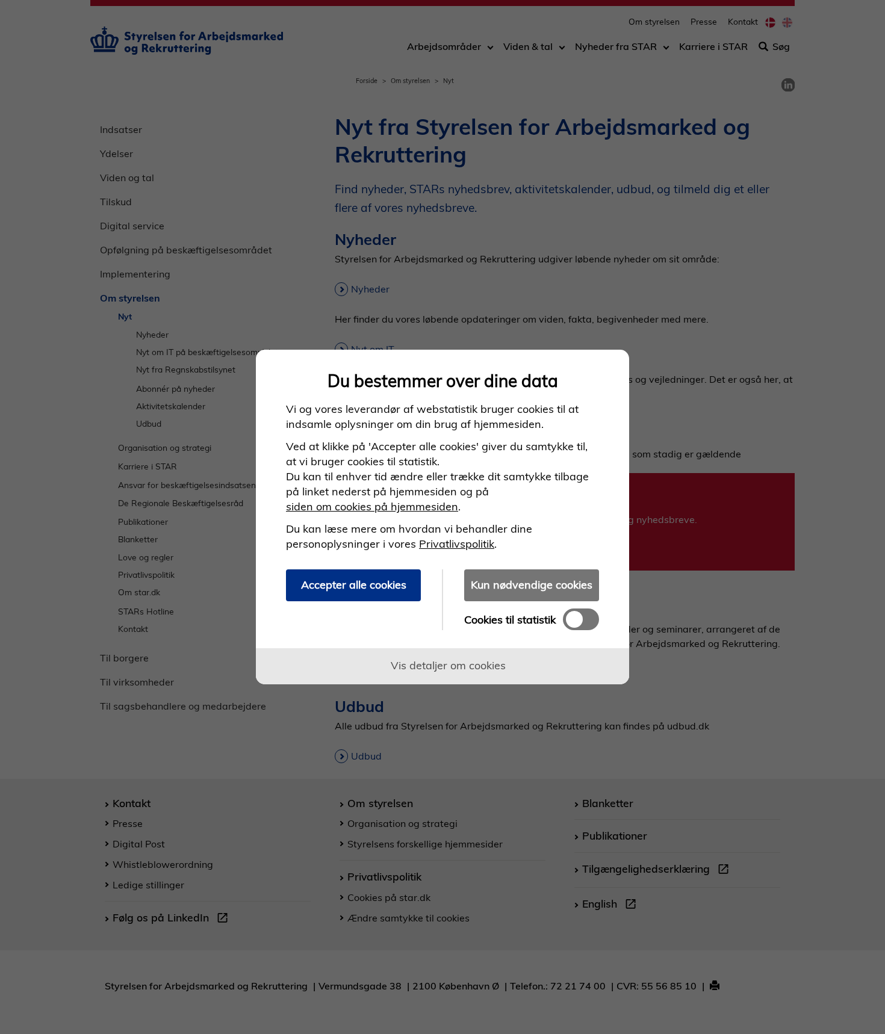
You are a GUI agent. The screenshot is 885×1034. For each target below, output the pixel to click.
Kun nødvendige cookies (531, 585)
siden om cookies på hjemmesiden (372, 506)
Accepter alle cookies (353, 585)
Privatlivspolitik (456, 544)
